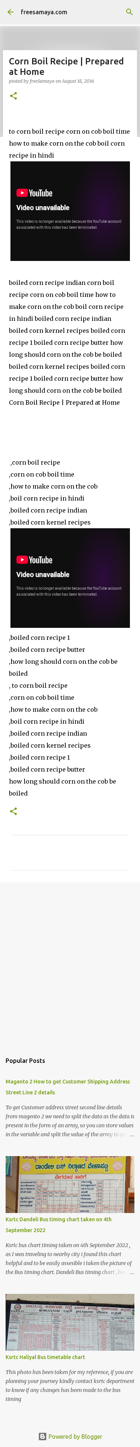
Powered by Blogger (74, 1436)
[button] (13, 96)
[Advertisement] (70, 964)
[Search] (129, 12)
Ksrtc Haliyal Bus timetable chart (45, 1357)
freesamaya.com (44, 12)
